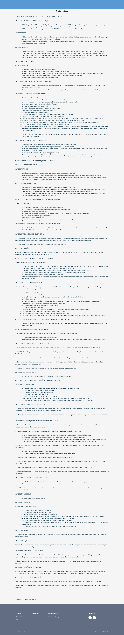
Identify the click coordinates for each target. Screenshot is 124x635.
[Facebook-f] (90, 617)
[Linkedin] (94, 617)
